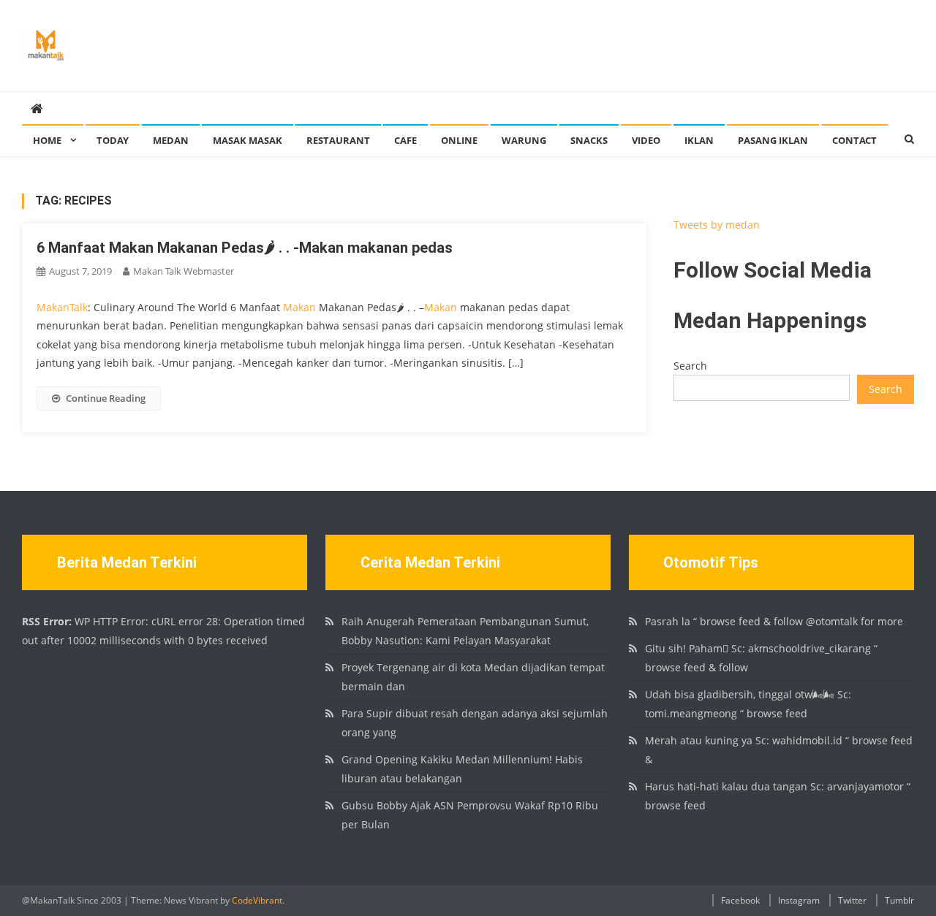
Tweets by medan (716, 225)
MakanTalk (62, 307)
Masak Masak (247, 140)
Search (690, 366)
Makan (299, 307)
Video (646, 140)
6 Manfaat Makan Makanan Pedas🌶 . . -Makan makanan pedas (245, 247)
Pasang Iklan (773, 140)
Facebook (740, 900)
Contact (854, 140)
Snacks (589, 140)
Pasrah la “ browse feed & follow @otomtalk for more (774, 621)
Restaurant (338, 140)
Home (47, 140)
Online (459, 140)
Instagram (799, 900)
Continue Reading (106, 398)
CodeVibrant (257, 900)
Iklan (699, 140)
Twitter (852, 900)
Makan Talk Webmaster (183, 271)
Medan (171, 140)
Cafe (405, 140)
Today (113, 140)
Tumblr (899, 900)
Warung (524, 140)
